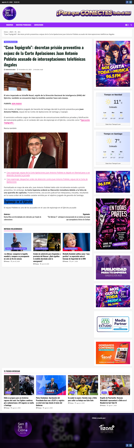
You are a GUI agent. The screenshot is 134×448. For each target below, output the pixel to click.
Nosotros (9, 25)
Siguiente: (68, 217)
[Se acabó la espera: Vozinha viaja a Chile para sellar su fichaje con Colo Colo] (83, 385)
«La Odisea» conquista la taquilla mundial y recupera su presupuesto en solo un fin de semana (16, 256)
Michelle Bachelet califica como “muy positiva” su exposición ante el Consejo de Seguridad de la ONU (76, 256)
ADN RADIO (17, 103)
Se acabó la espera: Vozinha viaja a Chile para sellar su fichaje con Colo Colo (82, 399)
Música (8, 392)
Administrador (11, 69)
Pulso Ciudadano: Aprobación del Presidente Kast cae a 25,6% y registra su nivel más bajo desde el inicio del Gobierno (50, 401)
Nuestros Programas (23, 25)
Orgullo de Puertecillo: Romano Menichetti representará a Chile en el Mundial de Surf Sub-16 (113, 400)
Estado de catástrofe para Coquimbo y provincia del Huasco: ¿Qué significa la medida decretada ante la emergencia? (47, 258)
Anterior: (22, 217)
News (40, 392)
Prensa (7, 261)
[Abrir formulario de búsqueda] (131, 25)
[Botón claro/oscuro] (127, 25)
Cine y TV (9, 248)
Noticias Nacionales (10, 42)
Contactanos (38, 25)
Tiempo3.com (116, 124)
